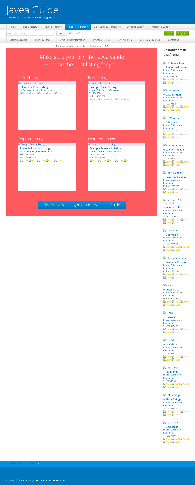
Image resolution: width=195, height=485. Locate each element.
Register (182, 33)
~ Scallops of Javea (175, 67)
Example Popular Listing (35, 148)
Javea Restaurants (77, 26)
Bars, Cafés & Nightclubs (106, 26)
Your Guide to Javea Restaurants (37, 90)
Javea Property (52, 26)
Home (13, 26)
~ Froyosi (169, 317)
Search (61, 33)
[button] (82, 205)
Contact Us (173, 39)
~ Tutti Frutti (171, 289)
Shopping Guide (134, 26)
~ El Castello (170, 426)
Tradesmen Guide (159, 26)
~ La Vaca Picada (173, 149)
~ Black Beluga (172, 399)
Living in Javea (125, 39)
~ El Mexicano (171, 122)
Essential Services (18, 39)
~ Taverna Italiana (174, 177)
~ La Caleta (170, 344)
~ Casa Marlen (172, 94)
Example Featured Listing (105, 148)
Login (169, 33)
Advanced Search (77, 33)
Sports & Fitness (43, 39)
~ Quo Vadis (170, 234)
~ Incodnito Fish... (174, 207)
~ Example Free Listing (34, 87)
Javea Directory (29, 26)
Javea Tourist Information (72, 39)
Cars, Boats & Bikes (150, 39)
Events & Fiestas (101, 39)
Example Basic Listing (102, 87)
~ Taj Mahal (170, 371)
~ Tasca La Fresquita (176, 262)
